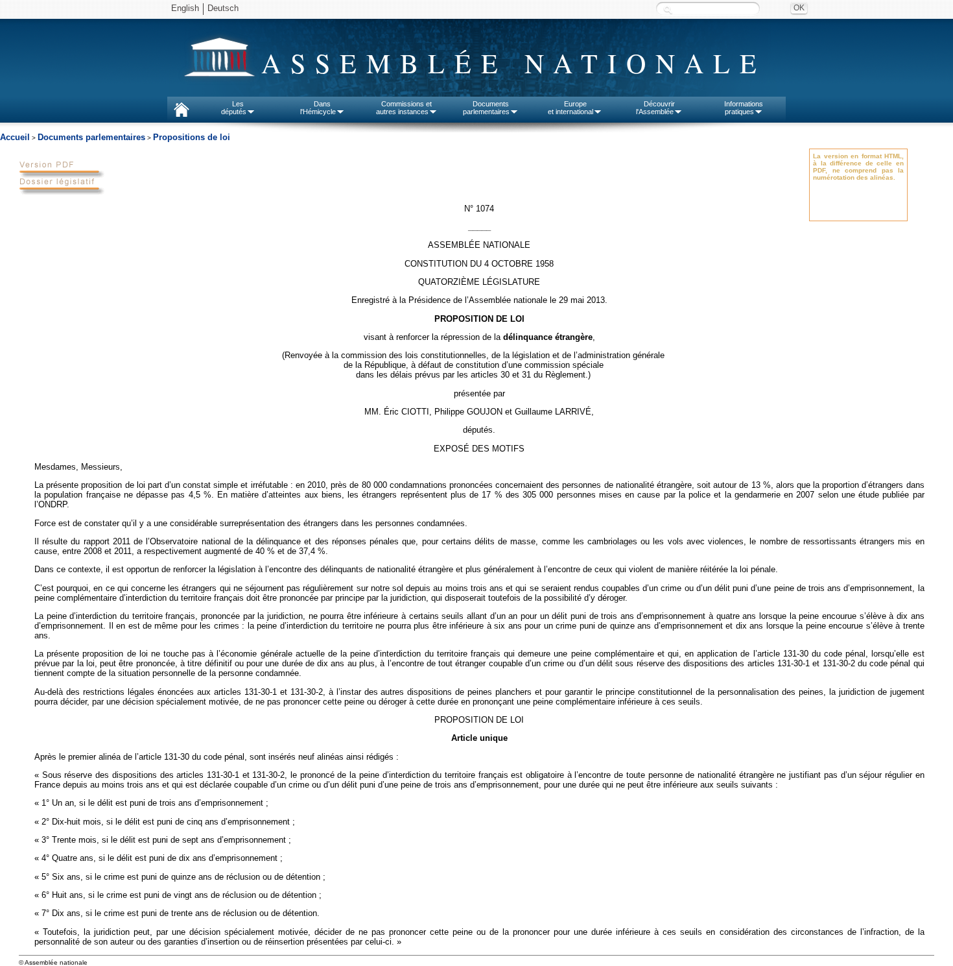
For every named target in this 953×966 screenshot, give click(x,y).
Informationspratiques (743, 107)
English (185, 8)
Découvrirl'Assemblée (655, 107)
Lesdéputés (233, 107)
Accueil (15, 137)
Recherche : (668, 9)
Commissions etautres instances (404, 107)
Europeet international (570, 107)
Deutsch (223, 8)
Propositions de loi (191, 137)
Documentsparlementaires (486, 107)
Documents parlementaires (91, 137)
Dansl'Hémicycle (318, 107)
